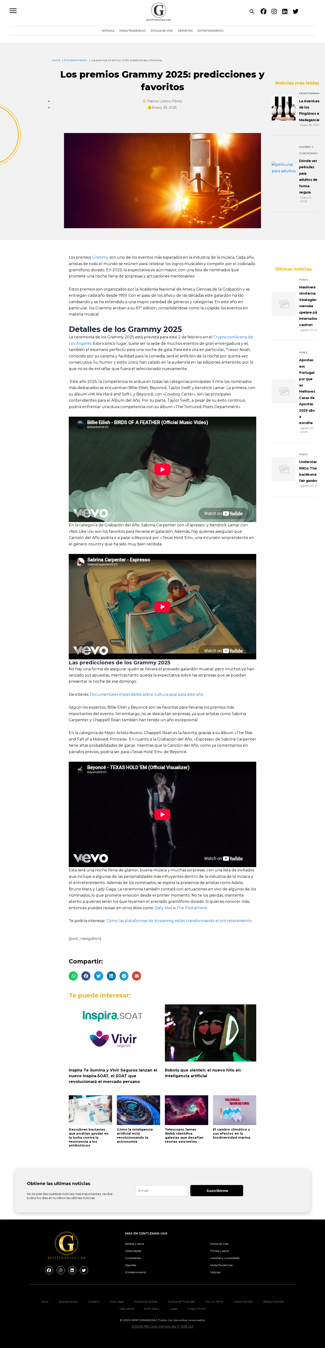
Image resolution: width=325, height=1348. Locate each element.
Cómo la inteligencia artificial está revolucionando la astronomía (135, 1135)
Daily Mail (163, 908)
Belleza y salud (134, 1243)
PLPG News (151, 1308)
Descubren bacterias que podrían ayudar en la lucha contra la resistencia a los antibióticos (88, 1137)
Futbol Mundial (243, 1301)
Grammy (100, 257)
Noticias (108, 30)
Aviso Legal (117, 1301)
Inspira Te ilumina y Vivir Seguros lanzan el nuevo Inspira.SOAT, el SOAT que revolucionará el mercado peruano (113, 1076)
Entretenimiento (210, 30)
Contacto (93, 1301)
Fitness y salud (219, 1251)
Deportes (185, 30)
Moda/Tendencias (132, 30)
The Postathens (192, 908)
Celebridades (133, 1251)
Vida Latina (126, 1308)
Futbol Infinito (197, 1308)
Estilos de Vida (162, 30)
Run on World (214, 1301)
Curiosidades (133, 1258)
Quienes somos (68, 1301)
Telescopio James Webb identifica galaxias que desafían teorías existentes (184, 1135)
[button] (73, 975)
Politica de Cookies (146, 1301)
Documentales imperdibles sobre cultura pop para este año (146, 694)
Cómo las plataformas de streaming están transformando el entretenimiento (179, 920)
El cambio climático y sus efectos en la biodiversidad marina (231, 1133)
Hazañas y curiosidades (225, 1258)
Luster (173, 1308)
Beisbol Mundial (273, 1301)
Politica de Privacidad (181, 1301)
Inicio (44, 1301)
